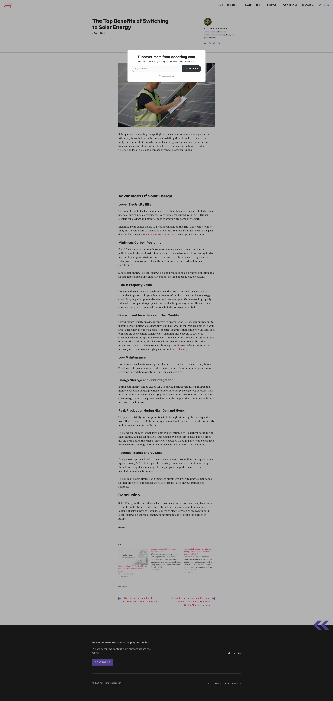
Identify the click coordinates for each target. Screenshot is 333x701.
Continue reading (166, 76)
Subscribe (191, 68)
